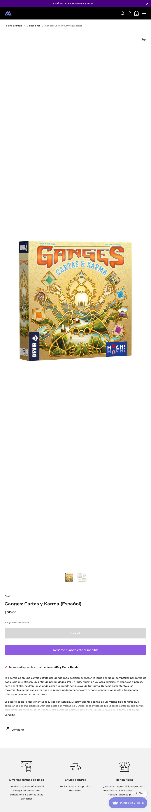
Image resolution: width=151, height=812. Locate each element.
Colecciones (33, 25)
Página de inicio (13, 25)
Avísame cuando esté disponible (75, 650)
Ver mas (10, 714)
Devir (7, 596)
